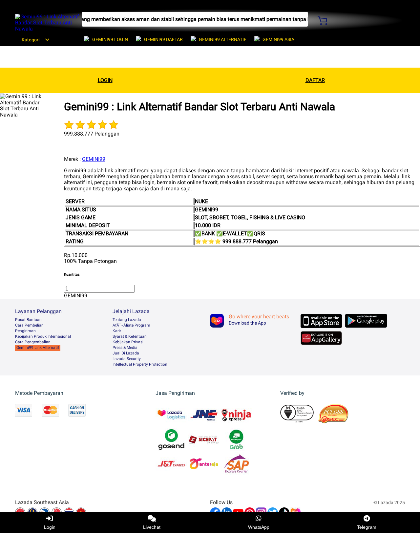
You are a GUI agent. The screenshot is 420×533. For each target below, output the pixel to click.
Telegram (366, 527)
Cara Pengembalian (33, 342)
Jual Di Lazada (126, 353)
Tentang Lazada (127, 319)
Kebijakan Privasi (128, 342)
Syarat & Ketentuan (130, 336)
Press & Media (125, 347)
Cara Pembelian (29, 325)
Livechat (151, 527)
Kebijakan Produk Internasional (43, 336)
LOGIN (105, 80)
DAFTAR (315, 80)
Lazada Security (127, 358)
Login (49, 527)
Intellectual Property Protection (140, 364)
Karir (117, 331)
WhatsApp (258, 527)
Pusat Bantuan (28, 319)
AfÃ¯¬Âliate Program (131, 325)
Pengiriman (25, 331)
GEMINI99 (93, 159)
